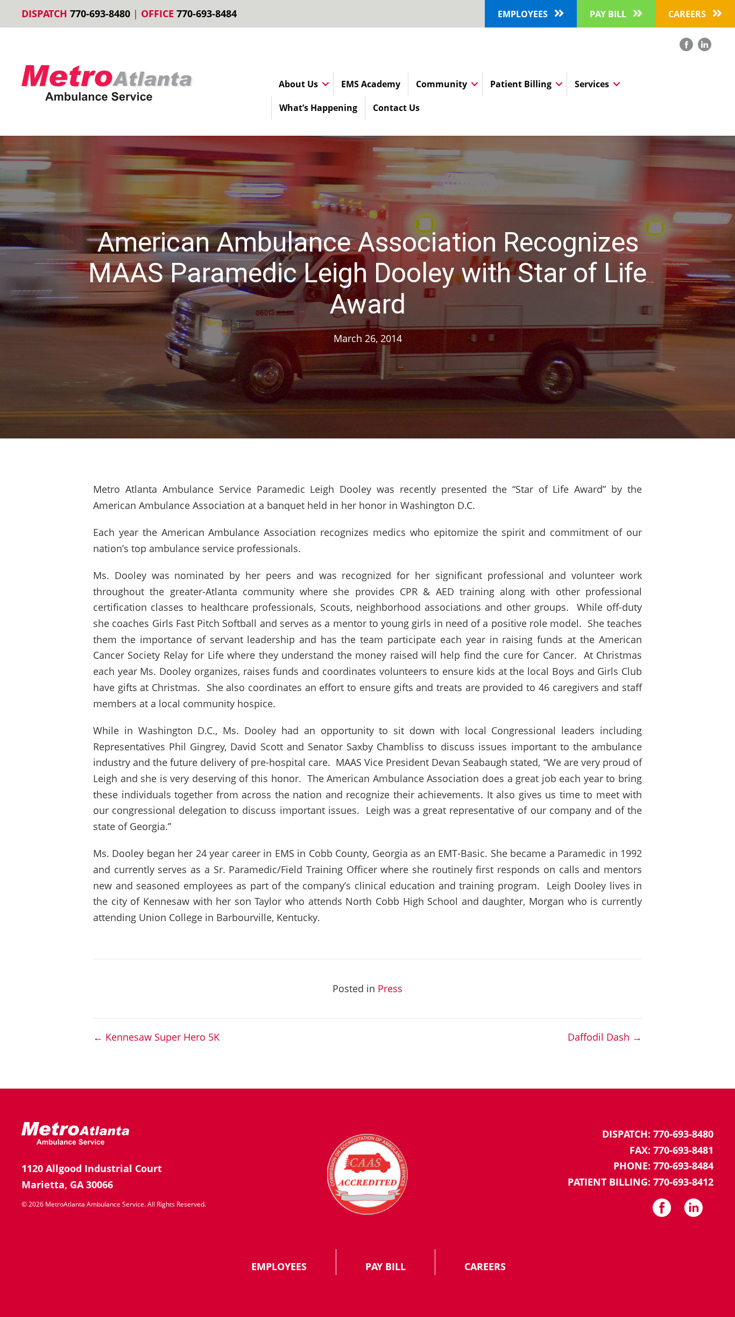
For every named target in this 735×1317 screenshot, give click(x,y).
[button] (531, 13)
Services (592, 84)
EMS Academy (370, 84)
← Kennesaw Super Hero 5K (156, 1036)
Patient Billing (521, 84)
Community (441, 84)
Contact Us (396, 108)
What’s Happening (318, 108)
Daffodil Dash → (605, 1036)
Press (390, 988)
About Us (298, 84)
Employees (279, 1266)
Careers (485, 1266)
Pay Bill (385, 1266)
